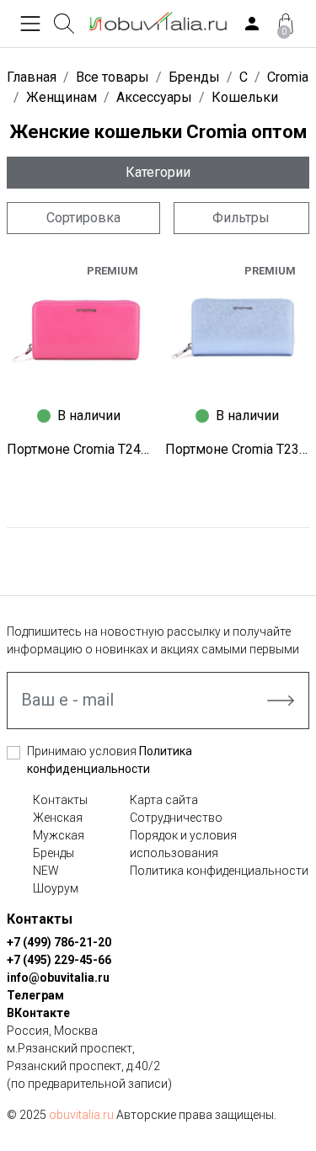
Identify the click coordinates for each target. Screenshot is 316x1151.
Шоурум (55, 888)
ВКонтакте (38, 1013)
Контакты (60, 800)
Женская (58, 817)
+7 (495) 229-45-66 (59, 960)
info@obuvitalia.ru (58, 977)
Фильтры (241, 218)
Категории (158, 172)
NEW (46, 870)
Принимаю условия (109, 759)
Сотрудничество (176, 817)
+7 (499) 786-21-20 (59, 942)
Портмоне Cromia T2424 (79, 449)
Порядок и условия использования (183, 844)
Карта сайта (164, 800)
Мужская (58, 835)
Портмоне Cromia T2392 (237, 449)
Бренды (53, 853)
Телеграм (35, 995)
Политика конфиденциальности (219, 870)
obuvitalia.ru (81, 1115)
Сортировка (83, 218)
